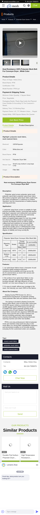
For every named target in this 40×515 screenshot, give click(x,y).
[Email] (15, 372)
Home (3, 19)
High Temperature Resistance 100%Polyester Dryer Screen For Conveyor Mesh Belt (29, 456)
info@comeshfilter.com (11, 1)
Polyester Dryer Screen (23, 19)
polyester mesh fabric (11, 345)
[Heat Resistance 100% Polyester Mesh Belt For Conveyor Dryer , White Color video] (20, 43)
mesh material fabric (11, 349)
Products (10, 19)
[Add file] (2, 511)
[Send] (37, 511)
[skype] (5, 372)
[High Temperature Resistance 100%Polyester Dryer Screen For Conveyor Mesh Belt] (29, 445)
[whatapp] (10, 372)
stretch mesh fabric (10, 341)
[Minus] (37, 465)
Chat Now (20, 378)
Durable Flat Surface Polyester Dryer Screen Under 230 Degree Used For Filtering (10, 456)
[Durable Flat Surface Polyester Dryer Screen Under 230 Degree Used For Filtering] (11, 445)
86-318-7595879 (32, 1)
